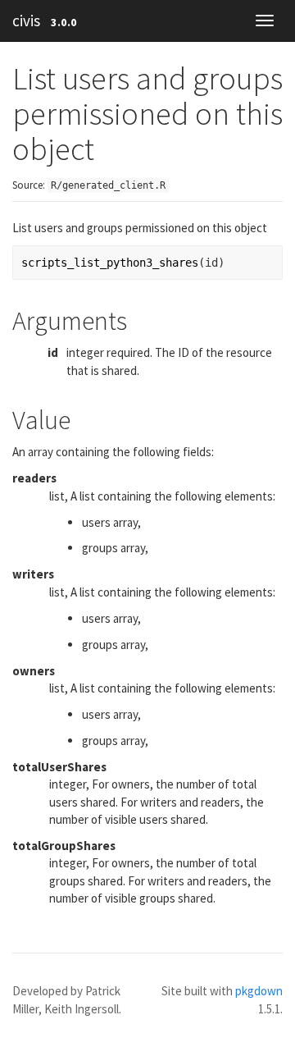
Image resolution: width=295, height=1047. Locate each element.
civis (26, 20)
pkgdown (259, 991)
